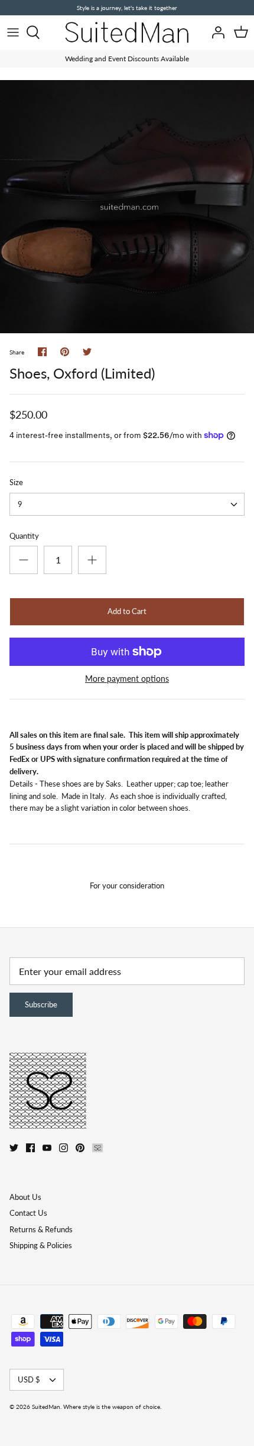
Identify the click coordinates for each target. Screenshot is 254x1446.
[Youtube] (47, 1147)
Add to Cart (127, 611)
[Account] (215, 32)
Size (16, 482)
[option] (127, 206)
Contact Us (28, 1213)
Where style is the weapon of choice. (112, 1406)
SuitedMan (46, 1406)
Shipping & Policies (40, 1245)
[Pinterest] (80, 1147)
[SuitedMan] (127, 32)
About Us (25, 1197)
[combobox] (127, 504)
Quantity (24, 535)
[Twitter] (13, 1147)
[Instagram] (63, 1147)
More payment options (127, 679)
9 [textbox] (20, 504)
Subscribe (41, 1004)
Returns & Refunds (41, 1229)
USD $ (29, 1379)
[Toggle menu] (13, 32)
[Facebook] (30, 1147)
